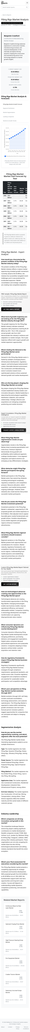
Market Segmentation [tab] (9, 112)
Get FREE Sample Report (11, 309)
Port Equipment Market (12, 958)
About (2, 1027)
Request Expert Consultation (13, 430)
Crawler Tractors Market (13, 974)
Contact (10, 1027)
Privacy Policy (17, 1027)
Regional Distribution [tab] (8, 108)
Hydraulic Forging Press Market (15, 924)
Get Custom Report (10, 584)
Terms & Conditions (26, 1027)
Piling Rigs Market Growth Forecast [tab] (12, 104)
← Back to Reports (6, 15)
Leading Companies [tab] (8, 116)
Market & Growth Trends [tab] (9, 121)
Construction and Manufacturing (12, 23)
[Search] (27, 7)
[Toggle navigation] (27, 2)
